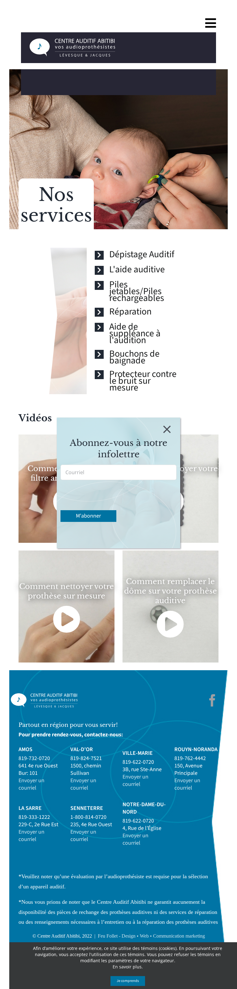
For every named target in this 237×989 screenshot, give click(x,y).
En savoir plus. (128, 967)
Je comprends (128, 980)
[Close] (167, 429)
